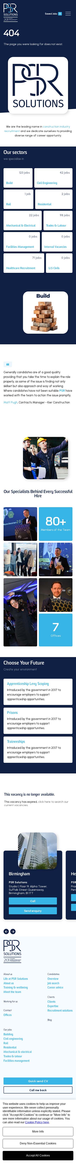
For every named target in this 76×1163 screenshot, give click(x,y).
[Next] (13, 931)
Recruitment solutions (60, 1010)
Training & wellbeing (16, 987)
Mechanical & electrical (18, 1052)
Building (8, 1034)
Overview (53, 979)
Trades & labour (13, 1056)
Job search (53, 983)
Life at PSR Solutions (16, 979)
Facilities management (17, 1061)
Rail (6, 1043)
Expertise (53, 1006)
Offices (7, 1015)
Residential (10, 1047)
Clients (51, 1002)
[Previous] (6, 931)
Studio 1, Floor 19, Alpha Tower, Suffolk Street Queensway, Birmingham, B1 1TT (28, 890)
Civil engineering (13, 1039)
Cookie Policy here (37, 1122)
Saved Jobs (53, 13)
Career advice (55, 987)
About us (9, 983)
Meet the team (12, 992)
